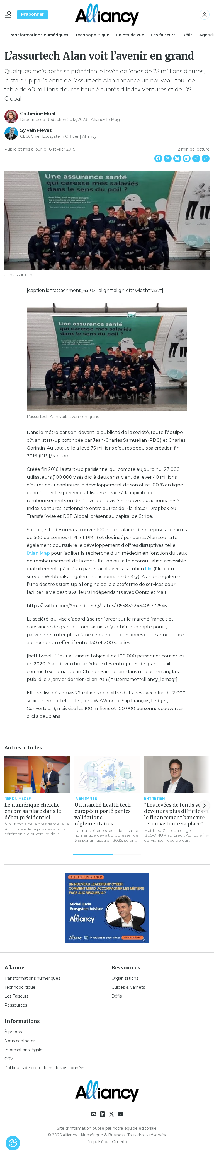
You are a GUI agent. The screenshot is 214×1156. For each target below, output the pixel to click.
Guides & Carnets (128, 987)
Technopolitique (92, 34)
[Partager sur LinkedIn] (187, 158)
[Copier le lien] (196, 158)
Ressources (15, 1005)
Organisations (124, 978)
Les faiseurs (163, 34)
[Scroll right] (205, 806)
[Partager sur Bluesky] (177, 158)
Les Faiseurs (16, 996)
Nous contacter (19, 1040)
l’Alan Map (38, 553)
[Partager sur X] (168, 158)
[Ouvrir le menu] (8, 14)
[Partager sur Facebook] (158, 158)
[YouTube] (120, 1114)
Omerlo (119, 1141)
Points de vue (130, 34)
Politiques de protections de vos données (44, 1067)
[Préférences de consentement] (13, 1143)
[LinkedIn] (102, 1114)
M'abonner (32, 14)
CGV (8, 1058)
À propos (13, 1031)
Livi (148, 568)
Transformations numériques (38, 34)
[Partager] (206, 158)
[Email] (93, 1114)
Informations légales (24, 1049)
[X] (111, 1114)
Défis (187, 34)
